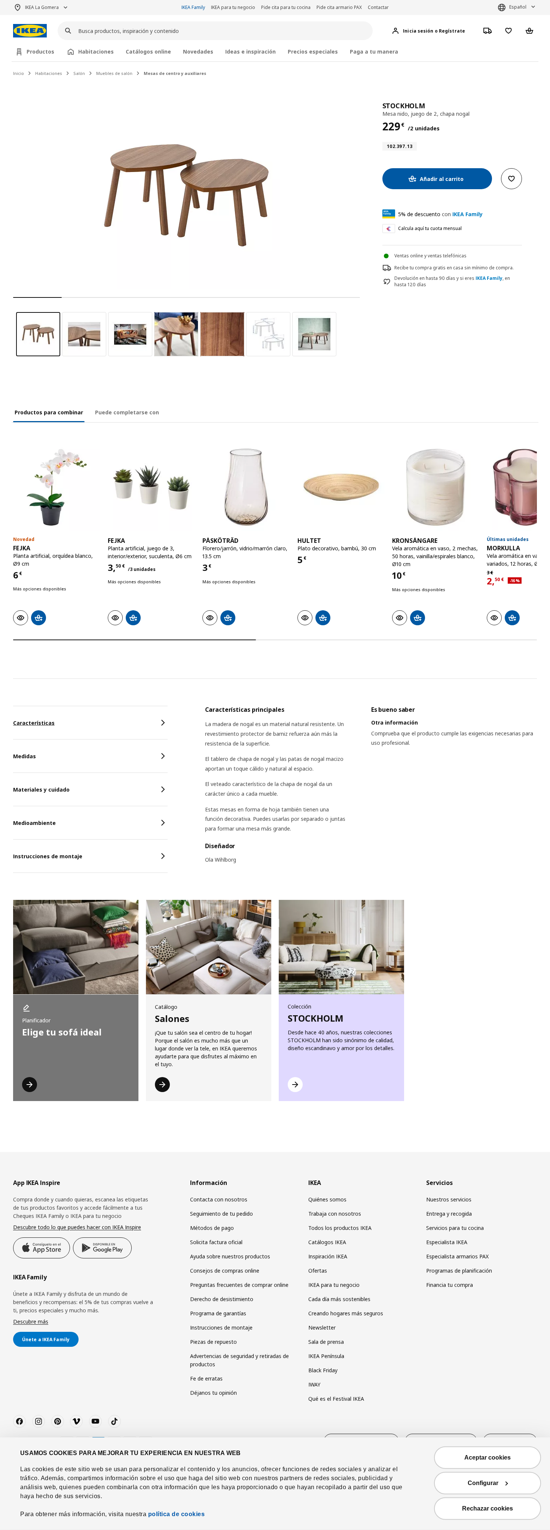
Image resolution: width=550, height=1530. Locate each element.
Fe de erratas (206, 1378)
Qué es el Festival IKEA (336, 1398)
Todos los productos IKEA (340, 1227)
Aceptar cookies (487, 1457)
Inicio (18, 73)
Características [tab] (34, 722)
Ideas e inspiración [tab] (250, 51)
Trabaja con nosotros (334, 1213)
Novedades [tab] (198, 51)
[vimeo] (76, 1421)
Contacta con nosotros (218, 1199)
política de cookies (176, 1514)
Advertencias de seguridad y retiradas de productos (239, 1360)
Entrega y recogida (449, 1213)
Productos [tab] (40, 51)
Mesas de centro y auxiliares (175, 73)
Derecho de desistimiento (221, 1299)
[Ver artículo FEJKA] (56, 487)
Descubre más (30, 1321)
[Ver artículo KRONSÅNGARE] (435, 487)
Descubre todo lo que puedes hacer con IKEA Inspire (77, 1227)
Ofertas (317, 1270)
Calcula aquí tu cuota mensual (430, 228)
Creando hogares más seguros (345, 1313)
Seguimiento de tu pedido (221, 1213)
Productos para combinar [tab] (49, 412)
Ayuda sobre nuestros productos (230, 1256)
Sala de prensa (326, 1341)
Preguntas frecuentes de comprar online (239, 1284)
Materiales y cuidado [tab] (41, 789)
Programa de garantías (218, 1313)
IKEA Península (326, 1356)
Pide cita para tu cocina (286, 7)
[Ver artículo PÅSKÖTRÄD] (246, 487)
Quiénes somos (327, 1199)
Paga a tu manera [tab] (374, 51)
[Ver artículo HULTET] (341, 487)
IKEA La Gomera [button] (42, 7)
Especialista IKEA (446, 1242)
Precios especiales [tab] (313, 51)
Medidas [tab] (24, 756)
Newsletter (322, 1327)
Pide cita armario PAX (339, 7)
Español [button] (517, 7)
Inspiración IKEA (327, 1256)
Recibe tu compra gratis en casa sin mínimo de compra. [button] (454, 267)
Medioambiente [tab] (34, 822)
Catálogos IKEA (327, 1242)
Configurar (483, 1483)
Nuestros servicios (448, 1199)
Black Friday (322, 1370)
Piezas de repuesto (213, 1341)
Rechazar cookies (487, 1508)
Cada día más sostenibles (339, 1299)
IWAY (314, 1384)
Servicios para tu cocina (455, 1227)
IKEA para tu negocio (233, 7)
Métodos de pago (212, 1227)
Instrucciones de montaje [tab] (47, 856)
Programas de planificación (459, 1270)
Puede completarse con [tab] (127, 412)
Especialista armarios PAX (457, 1256)
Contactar (378, 7)
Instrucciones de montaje (221, 1327)
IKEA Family (193, 7)
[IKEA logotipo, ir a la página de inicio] (30, 31)
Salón (79, 73)
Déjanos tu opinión (213, 1392)
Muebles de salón (114, 73)
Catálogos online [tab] (148, 51)
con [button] (440, 214)
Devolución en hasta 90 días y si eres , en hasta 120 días (452, 281)
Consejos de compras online (224, 1270)
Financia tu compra (449, 1284)
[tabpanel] (371, 789)
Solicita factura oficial (216, 1242)
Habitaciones (48, 73)
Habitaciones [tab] (96, 51)
